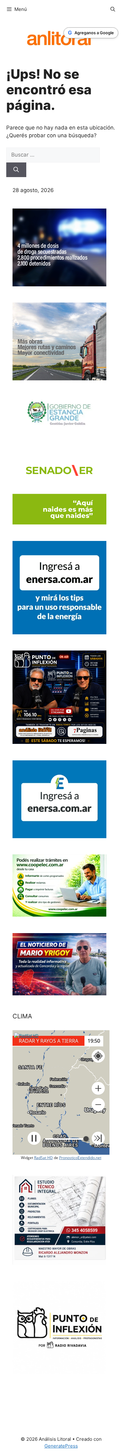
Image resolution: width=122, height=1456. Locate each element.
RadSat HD (43, 1157)
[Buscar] (16, 169)
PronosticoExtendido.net (80, 1157)
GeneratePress (61, 1446)
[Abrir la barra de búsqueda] (113, 9)
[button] (98, 1088)
